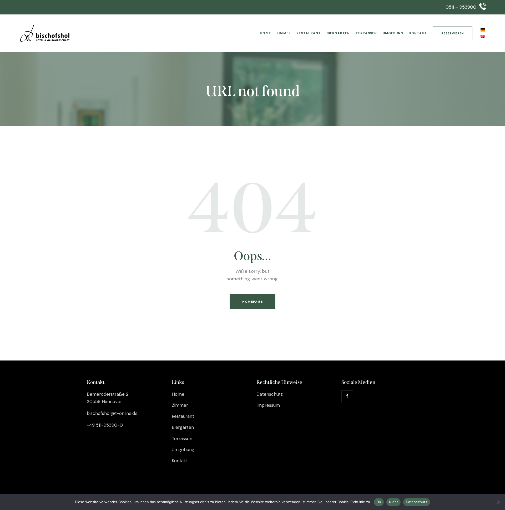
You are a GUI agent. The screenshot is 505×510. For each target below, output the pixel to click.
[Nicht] (498, 502)
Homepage (252, 302)
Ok (378, 502)
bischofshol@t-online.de (112, 413)
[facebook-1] (347, 396)
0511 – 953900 (461, 7)
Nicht (393, 502)
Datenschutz (416, 502)
